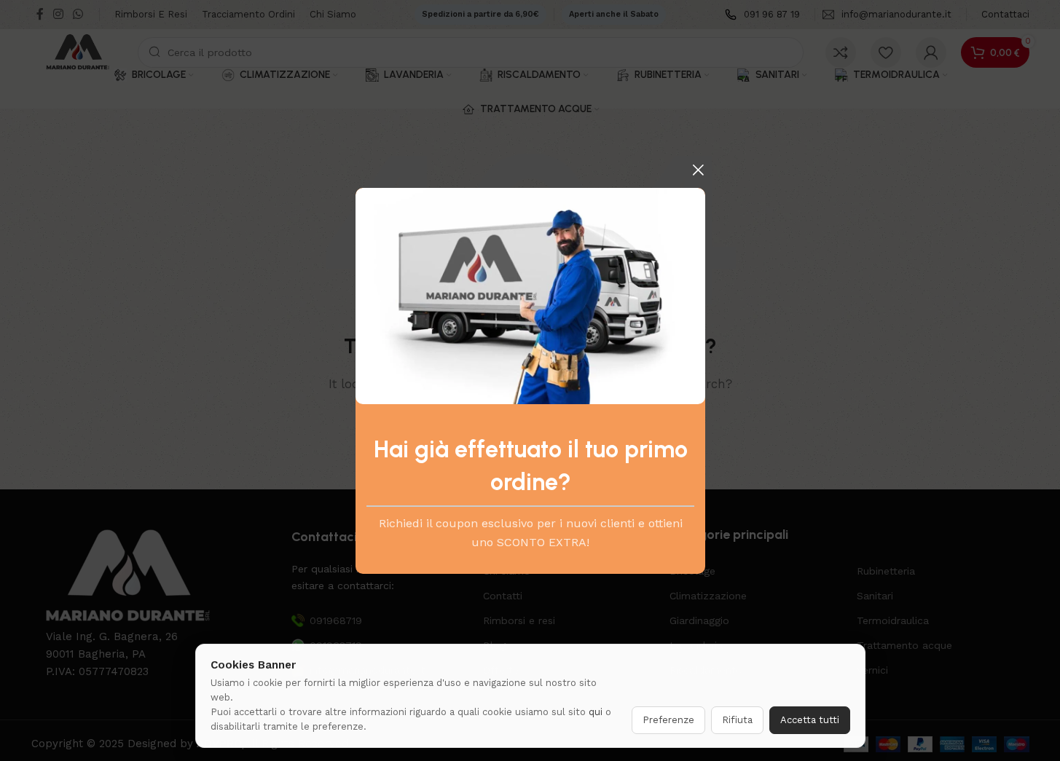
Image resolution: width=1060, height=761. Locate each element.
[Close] (698, 169)
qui (595, 711)
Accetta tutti (809, 719)
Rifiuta (737, 719)
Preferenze (668, 719)
